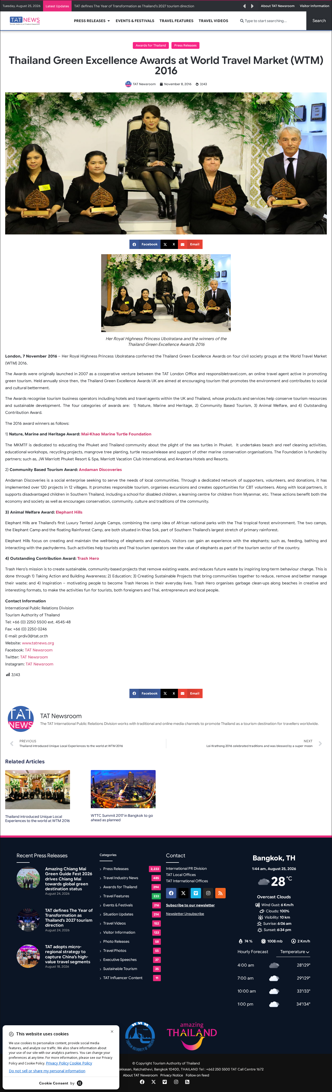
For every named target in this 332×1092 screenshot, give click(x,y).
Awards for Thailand (151, 45)
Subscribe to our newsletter (190, 905)
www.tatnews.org (38, 643)
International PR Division (186, 868)
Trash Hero (88, 558)
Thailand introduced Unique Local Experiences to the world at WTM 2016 (37, 818)
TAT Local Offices (181, 874)
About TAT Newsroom (140, 1075)
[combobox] (270, 20)
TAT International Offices (187, 881)
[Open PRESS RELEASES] (108, 21)
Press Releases (185, 45)
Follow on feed (197, 1075)
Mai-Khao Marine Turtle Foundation (116, 434)
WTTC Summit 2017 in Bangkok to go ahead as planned (122, 817)
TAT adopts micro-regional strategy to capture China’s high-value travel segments (67, 954)
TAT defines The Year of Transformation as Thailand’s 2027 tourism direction (134, 6)
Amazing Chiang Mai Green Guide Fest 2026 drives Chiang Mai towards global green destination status (68, 879)
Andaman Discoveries (100, 469)
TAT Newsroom (39, 650)
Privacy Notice (171, 1075)
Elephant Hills (69, 512)
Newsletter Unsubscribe (185, 914)
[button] (244, 6)
